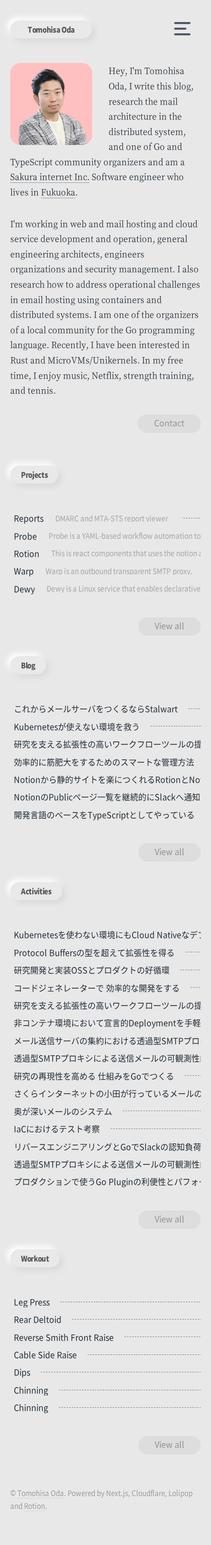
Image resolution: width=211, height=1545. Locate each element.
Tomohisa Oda (51, 29)
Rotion (34, 1506)
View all (169, 625)
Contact (169, 422)
